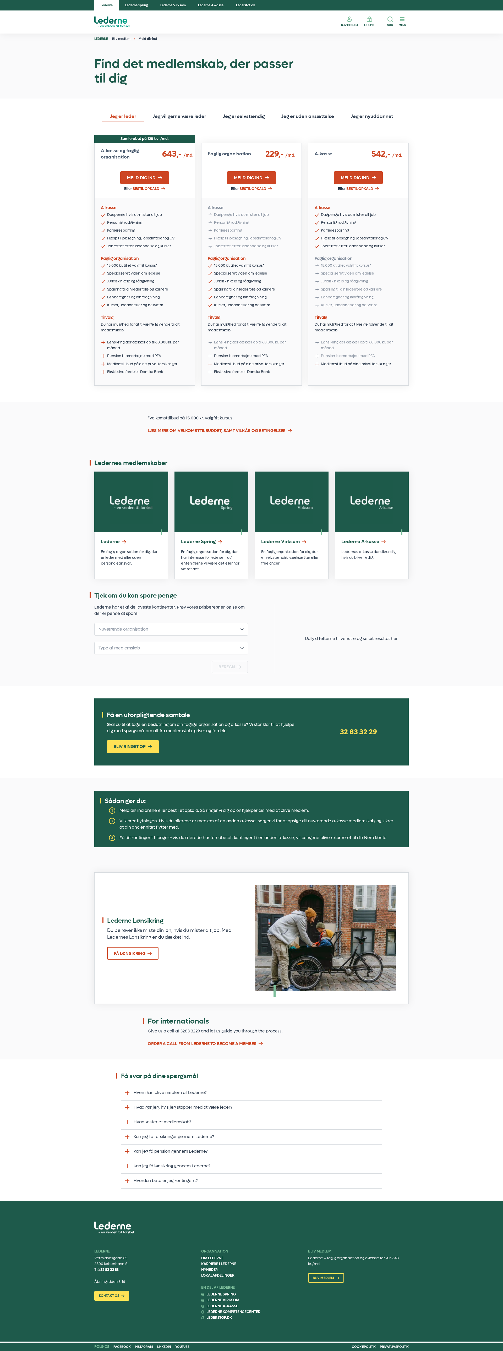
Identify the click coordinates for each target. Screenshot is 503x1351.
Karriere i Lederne (218, 1263)
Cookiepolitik (364, 1347)
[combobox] (171, 629)
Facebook (121, 1347)
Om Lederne (212, 1258)
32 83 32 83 (109, 1269)
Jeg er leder (123, 116)
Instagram (144, 1347)
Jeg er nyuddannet (372, 116)
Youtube (182, 1347)
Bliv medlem (349, 25)
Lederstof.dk (245, 5)
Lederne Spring (136, 5)
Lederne (107, 5)
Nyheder (209, 1269)
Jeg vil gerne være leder (179, 116)
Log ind (369, 25)
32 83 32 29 (358, 732)
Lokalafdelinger (217, 1275)
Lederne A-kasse (210, 5)
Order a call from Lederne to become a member (202, 1043)
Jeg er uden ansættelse (307, 116)
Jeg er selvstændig (244, 116)
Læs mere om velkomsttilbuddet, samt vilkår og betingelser (217, 430)
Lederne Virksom (173, 5)
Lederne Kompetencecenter (233, 1311)
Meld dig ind (148, 39)
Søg (390, 25)
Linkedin (164, 1347)
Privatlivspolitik (394, 1347)
